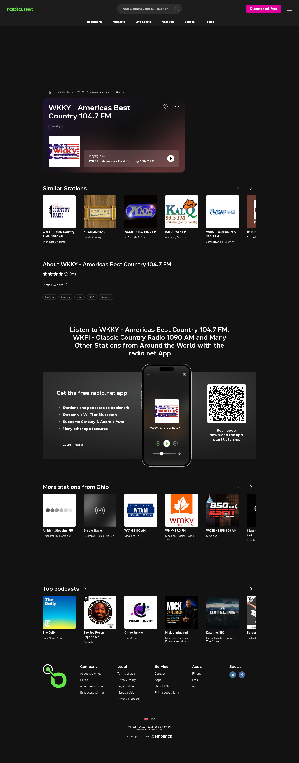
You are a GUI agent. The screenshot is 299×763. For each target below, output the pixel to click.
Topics (209, 21)
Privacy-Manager (128, 698)
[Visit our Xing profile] (242, 675)
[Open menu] (289, 8)
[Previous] (238, 186)
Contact (160, 673)
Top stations (93, 21)
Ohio (79, 297)
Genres (190, 21)
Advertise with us (91, 686)
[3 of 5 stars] (55, 274)
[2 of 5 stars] (50, 274)
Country (55, 126)
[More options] (176, 106)
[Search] (176, 8)
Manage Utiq (125, 692)
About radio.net (90, 673)
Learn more (73, 444)
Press (84, 680)
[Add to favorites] (165, 106)
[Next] (251, 186)
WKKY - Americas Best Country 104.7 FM (122, 161)
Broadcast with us (92, 692)
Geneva (65, 297)
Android (197, 686)
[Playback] (170, 158)
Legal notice (125, 686)
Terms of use (126, 673)
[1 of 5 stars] (45, 274)
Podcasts (118, 21)
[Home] (50, 92)
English (49, 297)
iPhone (196, 673)
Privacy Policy (126, 680)
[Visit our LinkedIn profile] (232, 675)
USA (91, 297)
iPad (195, 680)
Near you (168, 21)
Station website (53, 285)
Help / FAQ (162, 686)
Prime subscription (168, 692)
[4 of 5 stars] (60, 274)
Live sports (143, 21)
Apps (158, 680)
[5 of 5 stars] (66, 274)
